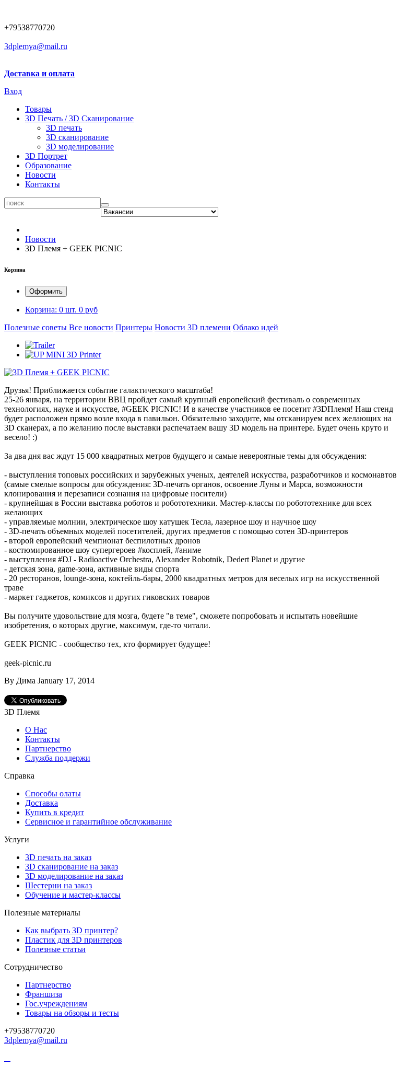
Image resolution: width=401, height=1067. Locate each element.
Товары (38, 109)
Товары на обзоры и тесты (72, 1012)
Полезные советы (36, 327)
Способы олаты (53, 793)
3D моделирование (80, 146)
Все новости (91, 327)
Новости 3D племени (193, 327)
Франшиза (43, 994)
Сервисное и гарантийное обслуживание (98, 821)
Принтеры (133, 327)
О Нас (36, 729)
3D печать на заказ (58, 857)
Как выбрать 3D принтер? (71, 930)
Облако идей (255, 327)
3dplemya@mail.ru (35, 46)
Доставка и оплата (39, 73)
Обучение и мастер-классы (73, 894)
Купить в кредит (54, 812)
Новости (40, 174)
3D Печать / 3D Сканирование (79, 118)
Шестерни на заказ (58, 885)
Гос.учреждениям (56, 1003)
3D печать (64, 127)
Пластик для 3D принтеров (73, 939)
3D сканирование (77, 137)
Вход (13, 91)
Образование (48, 165)
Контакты (42, 184)
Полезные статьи (55, 949)
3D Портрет (46, 156)
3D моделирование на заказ (74, 876)
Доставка (41, 802)
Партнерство (48, 984)
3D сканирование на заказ (71, 866)
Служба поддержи (57, 757)
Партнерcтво (48, 748)
